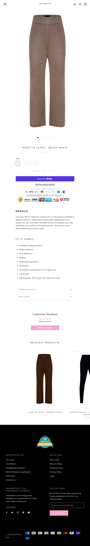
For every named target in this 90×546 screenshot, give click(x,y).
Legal (52, 476)
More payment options (45, 184)
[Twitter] (12, 512)
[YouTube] (29, 512)
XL (36, 163)
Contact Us (10, 480)
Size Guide (24, 297)
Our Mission (11, 464)
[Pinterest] (23, 512)
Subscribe (59, 513)
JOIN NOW (11, 507)
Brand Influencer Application (18, 472)
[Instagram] (18, 512)
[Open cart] (85, 4)
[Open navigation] (5, 4)
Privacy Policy (56, 472)
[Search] (80, 4)
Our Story (10, 460)
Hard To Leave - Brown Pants (45, 412)
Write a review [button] (45, 328)
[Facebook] (7, 512)
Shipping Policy (27, 289)
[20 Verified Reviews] (45, 452)
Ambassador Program (15, 468)
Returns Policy (56, 464)
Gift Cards (10, 476)
